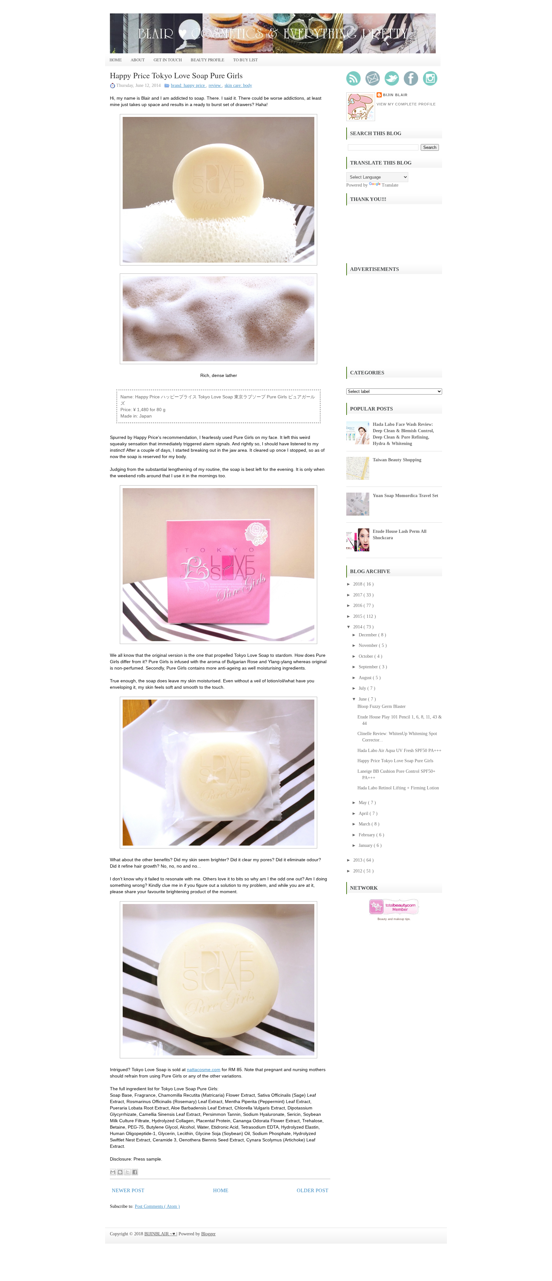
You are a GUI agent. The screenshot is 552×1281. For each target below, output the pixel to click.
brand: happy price (188, 85)
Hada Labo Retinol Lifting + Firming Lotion (398, 788)
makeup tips (402, 919)
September (369, 666)
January (366, 845)
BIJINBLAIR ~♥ (160, 1233)
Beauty (382, 919)
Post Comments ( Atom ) (157, 1206)
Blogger (208, 1233)
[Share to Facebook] (135, 1172)
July (363, 688)
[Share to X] (127, 1172)
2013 (358, 860)
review (215, 85)
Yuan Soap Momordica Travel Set (405, 495)
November (369, 645)
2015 (358, 616)
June (363, 699)
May (363, 802)
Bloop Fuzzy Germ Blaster (381, 706)
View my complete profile (406, 104)
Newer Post (128, 1190)
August (366, 677)
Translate (390, 185)
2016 (358, 605)
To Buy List (245, 60)
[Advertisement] (394, 320)
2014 (358, 627)
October (366, 656)
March (365, 824)
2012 (358, 871)
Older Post (312, 1190)
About (138, 60)
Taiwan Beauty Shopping (397, 459)
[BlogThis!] (120, 1172)
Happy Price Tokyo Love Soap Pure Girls (176, 75)
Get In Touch (168, 60)
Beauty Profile (207, 60)
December (368, 635)
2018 (358, 584)
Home (116, 60)
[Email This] (113, 1172)
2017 (358, 595)
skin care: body (238, 85)
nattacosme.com (203, 1069)
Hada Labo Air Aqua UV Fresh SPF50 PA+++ (399, 750)
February (367, 834)
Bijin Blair (395, 95)
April (364, 813)
